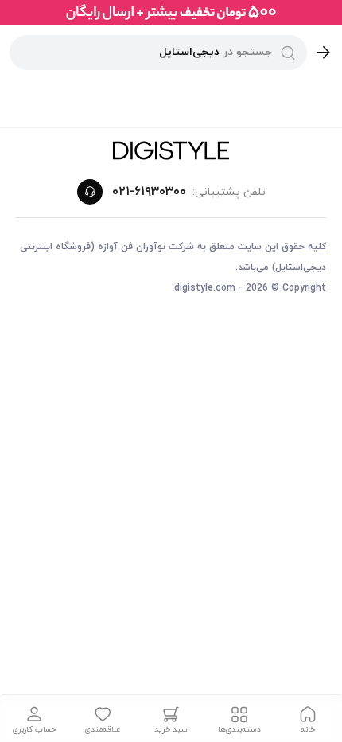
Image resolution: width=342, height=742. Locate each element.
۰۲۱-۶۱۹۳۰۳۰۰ (149, 192)
